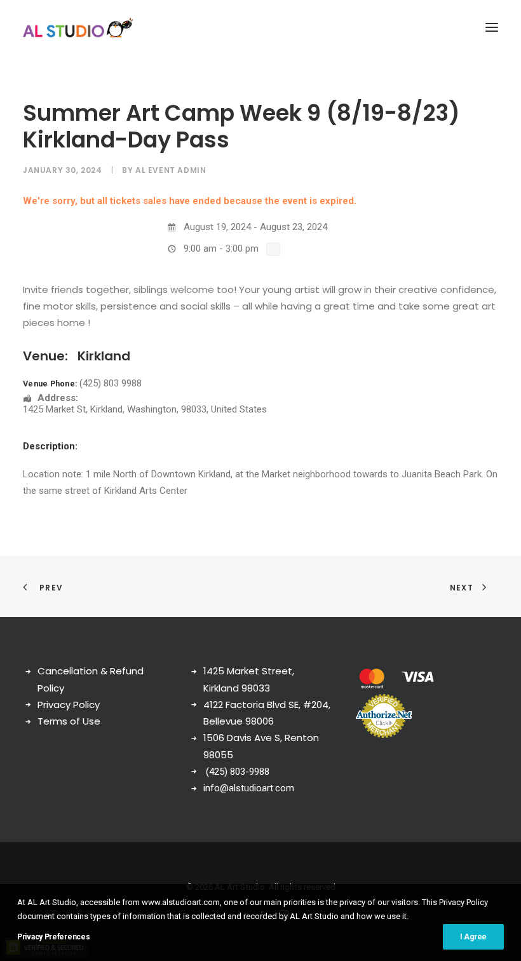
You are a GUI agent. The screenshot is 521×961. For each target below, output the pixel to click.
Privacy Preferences (53, 936)
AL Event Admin (170, 170)
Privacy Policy (68, 704)
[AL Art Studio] (78, 27)
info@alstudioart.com (248, 788)
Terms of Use (68, 721)
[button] (492, 27)
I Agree (473, 936)
